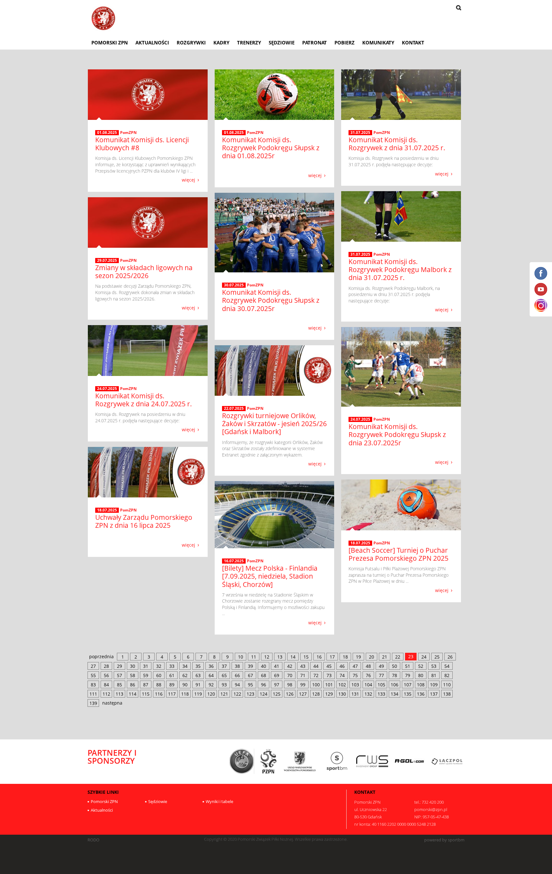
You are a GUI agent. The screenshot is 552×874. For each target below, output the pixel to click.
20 (371, 657)
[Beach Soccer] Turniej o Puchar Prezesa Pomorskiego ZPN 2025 (398, 554)
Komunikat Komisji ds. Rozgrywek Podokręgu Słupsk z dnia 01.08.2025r (270, 147)
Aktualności (152, 42)
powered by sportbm (444, 840)
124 (263, 694)
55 (93, 675)
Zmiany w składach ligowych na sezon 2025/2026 (144, 271)
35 (198, 666)
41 (276, 666)
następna (112, 703)
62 (185, 675)
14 (292, 657)
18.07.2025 (107, 510)
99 (302, 685)
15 (306, 657)
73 (329, 675)
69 (276, 675)
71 (302, 675)
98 (289, 685)
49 (381, 666)
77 (381, 675)
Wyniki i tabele (219, 801)
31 (145, 666)
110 (447, 685)
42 (289, 666)
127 (303, 694)
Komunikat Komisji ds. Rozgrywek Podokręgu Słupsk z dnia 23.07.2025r (397, 434)
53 (433, 666)
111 (93, 694)
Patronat (314, 42)
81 (433, 675)
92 (211, 685)
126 (290, 694)
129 (329, 694)
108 (421, 685)
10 (240, 657)
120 (211, 694)
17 (332, 657)
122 (237, 694)
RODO (93, 840)
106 (394, 685)
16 (319, 657)
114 (132, 694)
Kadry (221, 42)
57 (119, 675)
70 (289, 675)
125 (276, 694)
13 (279, 657)
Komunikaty (378, 42)
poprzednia (101, 656)
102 (342, 685)
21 (384, 657)
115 (146, 694)
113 (119, 694)
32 (158, 666)
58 (132, 675)
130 (342, 694)
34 (185, 666)
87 (145, 685)
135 (407, 694)
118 (185, 694)
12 (266, 657)
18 (345, 657)
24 (423, 657)
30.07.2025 (234, 285)
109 (434, 685)
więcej (188, 179)
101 (329, 685)
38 (237, 666)
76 (368, 675)
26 (450, 657)
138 (447, 694)
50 (394, 666)
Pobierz (344, 42)
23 (410, 656)
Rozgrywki (191, 42)
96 (263, 685)
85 (119, 685)
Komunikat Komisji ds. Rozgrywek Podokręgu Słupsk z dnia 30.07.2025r (270, 300)
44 (315, 666)
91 (198, 685)
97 (276, 685)
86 (132, 685)
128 (316, 694)
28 (106, 666)
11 (253, 657)
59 (145, 675)
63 (198, 675)
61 (171, 675)
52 (420, 666)
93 (224, 685)
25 (437, 657)
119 (198, 694)
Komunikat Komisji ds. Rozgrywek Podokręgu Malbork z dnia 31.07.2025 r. (400, 269)
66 (237, 675)
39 (250, 666)
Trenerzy (249, 42)
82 (446, 675)
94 (237, 685)
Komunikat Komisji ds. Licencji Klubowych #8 (142, 143)
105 (381, 685)
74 (342, 675)
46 (342, 666)
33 (171, 666)
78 (394, 675)
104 (368, 685)
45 (329, 666)
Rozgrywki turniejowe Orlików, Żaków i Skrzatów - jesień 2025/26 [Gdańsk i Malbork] (274, 423)
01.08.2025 (107, 132)
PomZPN (128, 132)
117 (172, 694)
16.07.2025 (234, 561)
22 (397, 657)
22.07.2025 (234, 408)
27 (93, 666)
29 (119, 666)
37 (224, 666)
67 (250, 675)
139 (93, 703)
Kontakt (413, 42)
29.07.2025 (107, 260)
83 (93, 685)
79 (407, 675)
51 (407, 666)
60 (158, 675)
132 (368, 694)
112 (106, 694)
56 (106, 675)
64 (211, 675)
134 (394, 694)
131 (355, 694)
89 (171, 685)
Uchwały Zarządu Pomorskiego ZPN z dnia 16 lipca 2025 (143, 521)
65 (224, 675)
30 (132, 666)
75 (355, 675)
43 (302, 666)
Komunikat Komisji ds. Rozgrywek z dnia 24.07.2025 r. (143, 399)
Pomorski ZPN (109, 42)
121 (224, 694)
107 (407, 685)
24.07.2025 (107, 388)
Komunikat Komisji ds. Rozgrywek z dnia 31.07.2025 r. (397, 143)
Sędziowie (282, 42)
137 (434, 694)
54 (446, 666)
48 (368, 666)
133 (381, 694)
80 (420, 675)
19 (358, 657)
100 (316, 685)
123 (250, 694)
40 (263, 666)
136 (421, 694)
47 (355, 666)
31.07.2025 (360, 132)
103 (355, 685)
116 (159, 694)
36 (211, 666)
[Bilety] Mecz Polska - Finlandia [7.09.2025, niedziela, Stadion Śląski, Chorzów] (270, 576)
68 (263, 675)
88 (158, 685)
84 (106, 685)
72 (315, 675)
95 (250, 685)
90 (185, 685)
